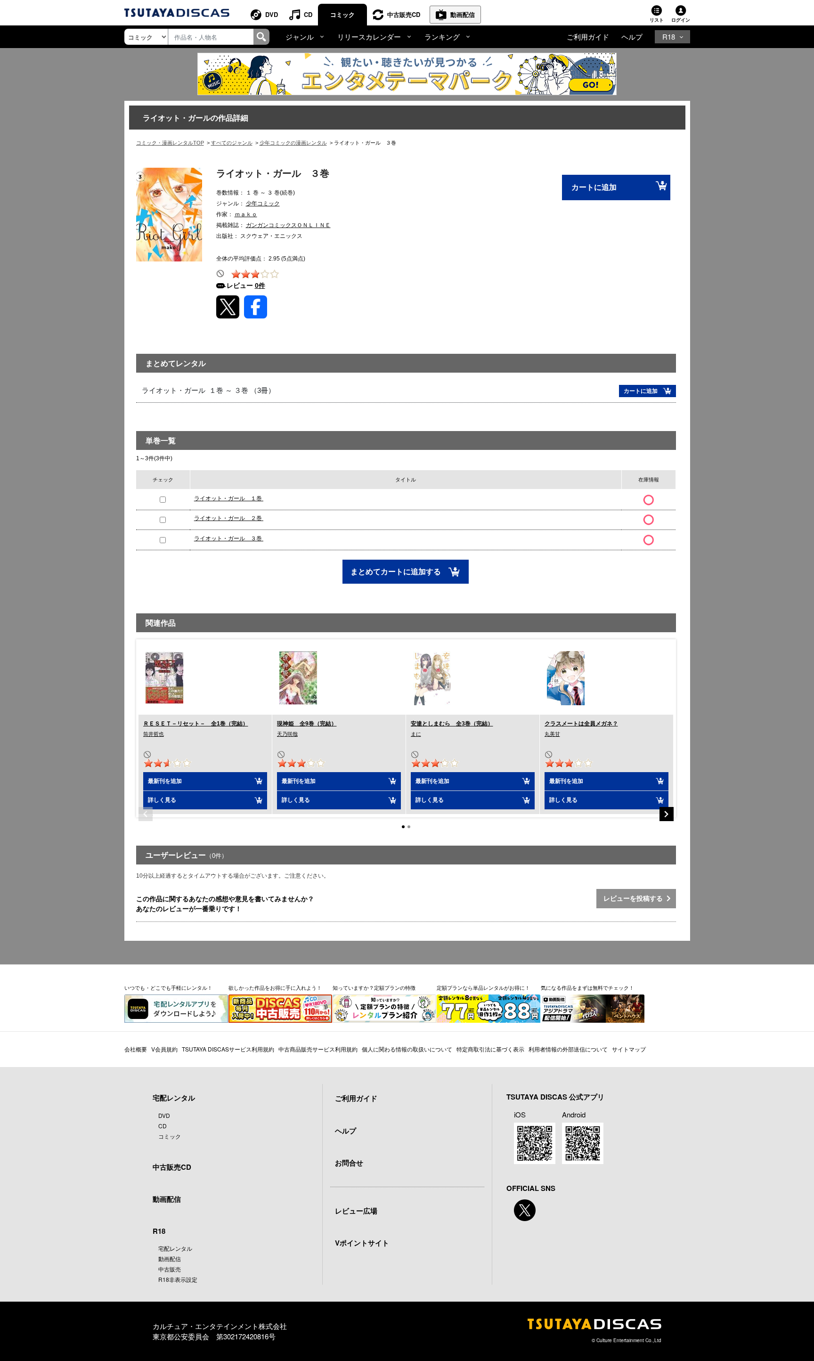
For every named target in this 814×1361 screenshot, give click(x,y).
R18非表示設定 (177, 1279)
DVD (271, 14)
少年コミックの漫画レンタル (293, 143)
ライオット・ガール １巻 (228, 498)
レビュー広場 (356, 1211)
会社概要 (135, 1049)
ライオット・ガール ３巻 (228, 538)
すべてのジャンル (231, 143)
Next (666, 814)
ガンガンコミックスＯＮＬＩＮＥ (288, 225)
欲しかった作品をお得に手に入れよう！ (275, 987)
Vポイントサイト (362, 1243)
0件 (260, 285)
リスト (657, 19)
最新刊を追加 (165, 781)
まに (416, 734)
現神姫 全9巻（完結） (307, 723)
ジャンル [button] (299, 36)
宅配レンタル (175, 1248)
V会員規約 (164, 1049)
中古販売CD (403, 14)
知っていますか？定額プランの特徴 (374, 987)
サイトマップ (629, 1049)
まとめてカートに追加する (396, 572)
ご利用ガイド (588, 36)
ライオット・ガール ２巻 (228, 518)
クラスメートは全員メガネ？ (581, 723)
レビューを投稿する (635, 898)
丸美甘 (552, 734)
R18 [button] (668, 36)
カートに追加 (594, 187)
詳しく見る (162, 800)
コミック (342, 14)
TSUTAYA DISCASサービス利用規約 (228, 1049)
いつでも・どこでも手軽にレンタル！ (168, 987)
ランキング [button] (442, 36)
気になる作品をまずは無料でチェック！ (587, 987)
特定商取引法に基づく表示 (490, 1049)
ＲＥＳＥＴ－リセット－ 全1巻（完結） (195, 723)
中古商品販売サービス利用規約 (318, 1049)
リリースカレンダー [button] (369, 36)
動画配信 (462, 14)
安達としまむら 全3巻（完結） (452, 723)
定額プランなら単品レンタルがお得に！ (483, 987)
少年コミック (263, 203)
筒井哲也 (153, 734)
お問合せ (349, 1162)
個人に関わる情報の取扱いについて (407, 1049)
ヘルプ (632, 36)
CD (308, 14)
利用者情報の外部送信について (568, 1049)
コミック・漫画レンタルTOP (170, 143)
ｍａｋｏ (246, 214)
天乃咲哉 (287, 734)
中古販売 (169, 1269)
